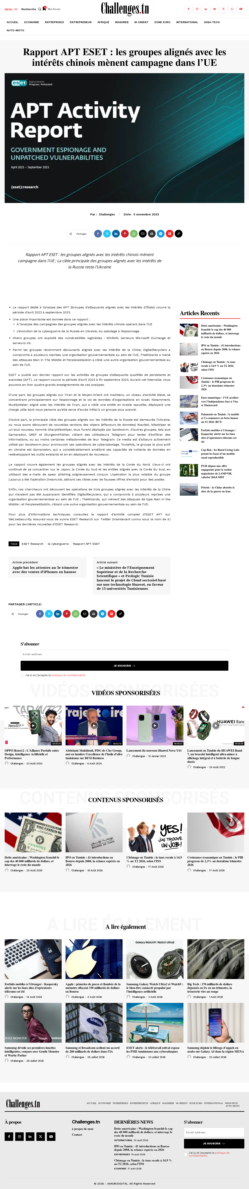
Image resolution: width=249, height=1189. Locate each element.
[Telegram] (161, 234)
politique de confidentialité (68, 675)
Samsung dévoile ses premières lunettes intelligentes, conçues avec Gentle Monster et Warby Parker (32, 1051)
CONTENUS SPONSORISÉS (125, 800)
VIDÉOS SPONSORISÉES (125, 693)
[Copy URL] (178, 234)
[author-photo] (7, 763)
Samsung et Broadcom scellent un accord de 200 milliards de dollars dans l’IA (93, 1049)
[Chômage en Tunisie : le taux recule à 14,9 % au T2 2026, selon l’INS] (189, 365)
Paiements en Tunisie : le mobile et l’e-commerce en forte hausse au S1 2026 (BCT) (220, 418)
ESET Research (33, 543)
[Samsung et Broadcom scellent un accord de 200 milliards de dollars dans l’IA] (94, 1023)
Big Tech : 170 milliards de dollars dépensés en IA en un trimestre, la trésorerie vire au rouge (209, 988)
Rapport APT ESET (86, 543)
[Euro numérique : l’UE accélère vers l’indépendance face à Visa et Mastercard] (189, 401)
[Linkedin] (206, 9)
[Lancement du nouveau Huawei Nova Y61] (154, 725)
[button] (32, 9)
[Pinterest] (125, 234)
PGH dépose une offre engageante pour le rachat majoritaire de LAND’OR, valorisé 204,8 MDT (216, 471)
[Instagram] (197, 9)
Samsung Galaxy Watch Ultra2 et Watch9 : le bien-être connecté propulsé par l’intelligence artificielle (154, 988)
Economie (120, 1168)
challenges (17, 763)
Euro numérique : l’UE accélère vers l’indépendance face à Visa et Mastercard (219, 401)
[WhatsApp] (232, 9)
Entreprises (122, 1154)
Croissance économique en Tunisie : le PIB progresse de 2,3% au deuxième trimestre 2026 (217, 383)
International (123, 1140)
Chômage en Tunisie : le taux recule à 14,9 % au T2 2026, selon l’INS (218, 365)
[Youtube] (241, 9)
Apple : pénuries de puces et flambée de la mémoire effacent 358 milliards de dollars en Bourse (93, 988)
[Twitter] (223, 9)
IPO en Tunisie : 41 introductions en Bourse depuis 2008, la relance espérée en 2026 (220, 349)
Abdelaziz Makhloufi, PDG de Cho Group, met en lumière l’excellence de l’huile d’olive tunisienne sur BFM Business (94, 754)
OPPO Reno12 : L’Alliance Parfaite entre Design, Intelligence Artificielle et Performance (32, 754)
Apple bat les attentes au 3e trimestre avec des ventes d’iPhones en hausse (45, 569)
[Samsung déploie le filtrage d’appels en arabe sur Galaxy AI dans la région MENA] (215, 1023)
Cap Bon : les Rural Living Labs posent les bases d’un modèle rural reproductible (220, 453)
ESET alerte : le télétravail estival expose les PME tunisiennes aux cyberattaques (153, 1049)
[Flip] (170, 234)
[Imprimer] (152, 234)
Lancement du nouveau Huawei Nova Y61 (154, 750)
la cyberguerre (58, 543)
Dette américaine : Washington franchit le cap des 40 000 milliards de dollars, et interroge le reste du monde (220, 331)
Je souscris (122, 665)
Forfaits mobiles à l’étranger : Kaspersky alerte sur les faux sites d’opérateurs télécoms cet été (219, 436)
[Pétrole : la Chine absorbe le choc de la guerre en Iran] (189, 489)
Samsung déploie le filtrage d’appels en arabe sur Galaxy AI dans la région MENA (215, 1049)
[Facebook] (188, 9)
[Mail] (214, 9)
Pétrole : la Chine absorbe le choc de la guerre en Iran (218, 489)
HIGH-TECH (125, 216)
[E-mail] (143, 234)
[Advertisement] (89, 281)
